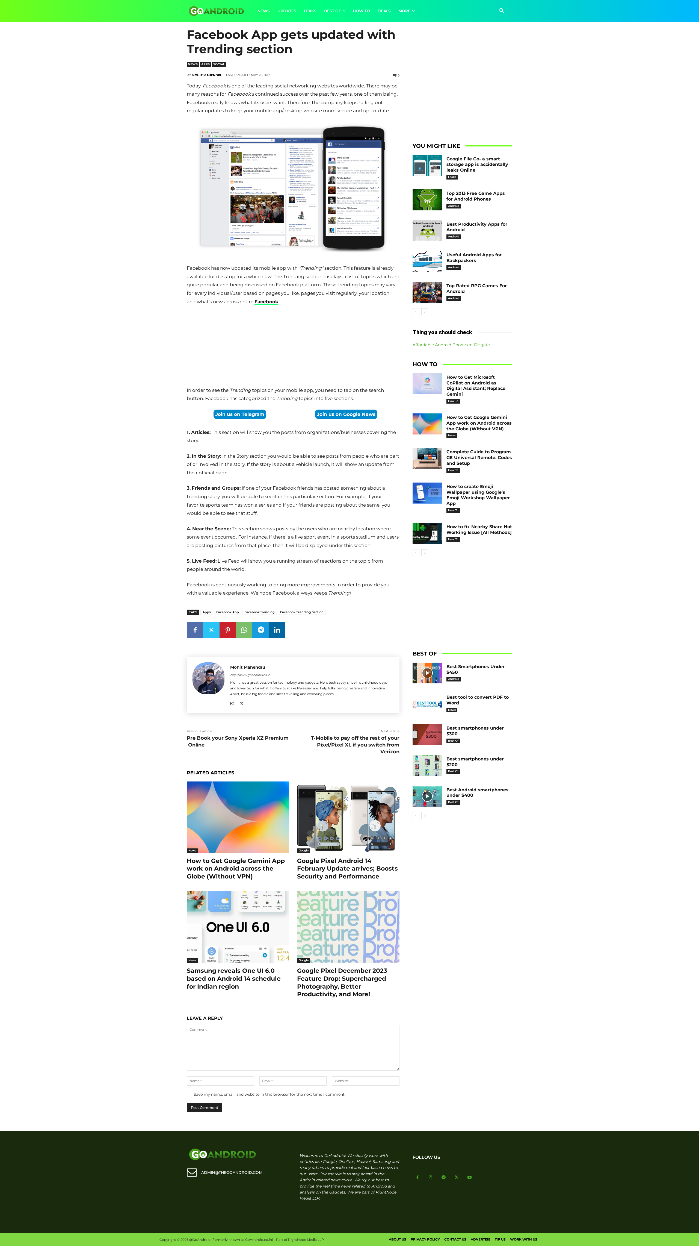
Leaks (452, 177)
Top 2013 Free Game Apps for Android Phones (475, 196)
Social (219, 64)
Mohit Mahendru (207, 75)
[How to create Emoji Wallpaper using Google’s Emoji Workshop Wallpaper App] (428, 493)
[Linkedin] (277, 630)
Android (453, 206)
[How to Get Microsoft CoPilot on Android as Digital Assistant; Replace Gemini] (428, 383)
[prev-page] (416, 311)
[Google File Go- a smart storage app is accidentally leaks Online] (428, 165)
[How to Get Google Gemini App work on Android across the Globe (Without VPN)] (238, 817)
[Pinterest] (228, 630)
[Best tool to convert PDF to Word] (428, 703)
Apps (205, 64)
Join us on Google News (346, 414)
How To (453, 401)
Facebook (266, 301)
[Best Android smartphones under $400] (428, 796)
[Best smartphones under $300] (428, 734)
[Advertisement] (293, 347)
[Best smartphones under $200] (428, 765)
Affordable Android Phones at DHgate (451, 344)
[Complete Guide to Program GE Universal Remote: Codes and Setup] (428, 458)
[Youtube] (469, 1177)
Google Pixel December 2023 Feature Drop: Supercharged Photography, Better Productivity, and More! (342, 982)
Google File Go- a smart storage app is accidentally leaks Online (477, 164)
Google (304, 850)
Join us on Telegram (239, 414)
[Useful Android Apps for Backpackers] (428, 261)
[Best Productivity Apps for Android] (428, 230)
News (193, 64)
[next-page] (424, 311)
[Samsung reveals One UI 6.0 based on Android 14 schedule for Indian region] (238, 927)
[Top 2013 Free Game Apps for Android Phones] (428, 199)
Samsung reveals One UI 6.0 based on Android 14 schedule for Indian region (234, 978)
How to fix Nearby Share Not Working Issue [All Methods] (479, 529)
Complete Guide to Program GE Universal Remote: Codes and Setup (479, 457)
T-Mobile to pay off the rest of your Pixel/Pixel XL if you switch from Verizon (355, 745)
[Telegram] (260, 630)
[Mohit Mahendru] (208, 684)
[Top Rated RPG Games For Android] (428, 292)
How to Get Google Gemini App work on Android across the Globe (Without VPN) (236, 868)
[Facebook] (195, 630)
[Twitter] (211, 630)
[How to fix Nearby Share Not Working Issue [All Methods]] (428, 533)
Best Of (453, 740)
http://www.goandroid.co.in (250, 675)
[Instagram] (232, 703)
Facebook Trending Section (302, 612)
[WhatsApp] (244, 630)
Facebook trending (259, 612)
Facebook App (227, 612)
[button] (501, 11)
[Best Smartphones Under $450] (428, 673)
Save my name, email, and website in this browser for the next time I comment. (269, 1094)
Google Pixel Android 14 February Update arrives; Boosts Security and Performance (347, 868)
